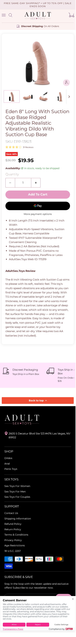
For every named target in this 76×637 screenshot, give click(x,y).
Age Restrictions (14, 545)
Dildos (8, 458)
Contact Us (11, 513)
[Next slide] (69, 96)
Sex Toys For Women (17, 486)
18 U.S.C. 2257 (12, 551)
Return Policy (12, 529)
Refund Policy (12, 523)
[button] (12, 96)
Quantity (12, 174)
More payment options (38, 214)
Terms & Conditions (16, 534)
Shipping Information (17, 518)
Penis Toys (10, 469)
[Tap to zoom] (66, 82)
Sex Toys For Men (15, 491)
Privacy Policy (13, 540)
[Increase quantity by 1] (36, 183)
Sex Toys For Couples (17, 496)
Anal (7, 463)
